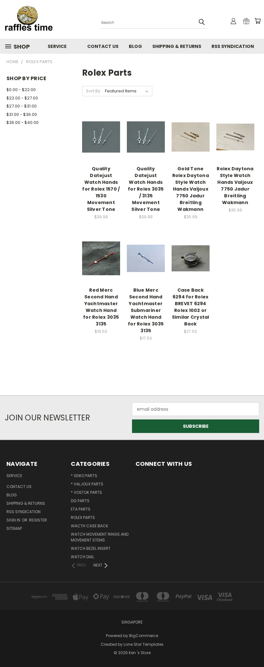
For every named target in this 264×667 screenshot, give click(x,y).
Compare (99, 136)
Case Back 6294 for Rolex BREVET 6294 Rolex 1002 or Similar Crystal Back (190, 307)
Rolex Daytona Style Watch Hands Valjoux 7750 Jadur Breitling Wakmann (235, 185)
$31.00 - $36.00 (21, 114)
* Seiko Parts (84, 475)
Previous (254, 647)
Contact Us (102, 46)
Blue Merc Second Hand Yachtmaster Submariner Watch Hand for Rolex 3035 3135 (146, 310)
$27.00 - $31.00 (21, 106)
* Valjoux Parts (87, 484)
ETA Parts (80, 509)
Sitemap (14, 528)
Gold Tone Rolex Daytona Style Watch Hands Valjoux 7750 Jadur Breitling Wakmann (190, 188)
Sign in (13, 520)
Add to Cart (101, 148)
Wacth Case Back (89, 526)
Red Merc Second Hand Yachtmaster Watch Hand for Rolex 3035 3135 (101, 307)
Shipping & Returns (176, 46)
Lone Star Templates (144, 644)
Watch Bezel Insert (90, 548)
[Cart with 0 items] (257, 21)
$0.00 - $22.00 (21, 90)
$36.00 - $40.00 (22, 122)
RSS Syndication (233, 46)
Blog (135, 46)
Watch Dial (82, 556)
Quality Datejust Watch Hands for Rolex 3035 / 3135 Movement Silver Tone (146, 188)
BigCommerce (143, 635)
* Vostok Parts (86, 492)
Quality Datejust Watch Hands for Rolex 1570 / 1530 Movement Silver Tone (101, 188)
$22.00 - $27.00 (22, 98)
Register (38, 520)
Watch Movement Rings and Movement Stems (99, 537)
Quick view (101, 124)
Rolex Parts (83, 517)
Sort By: (93, 91)
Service (57, 46)
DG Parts (80, 500)
